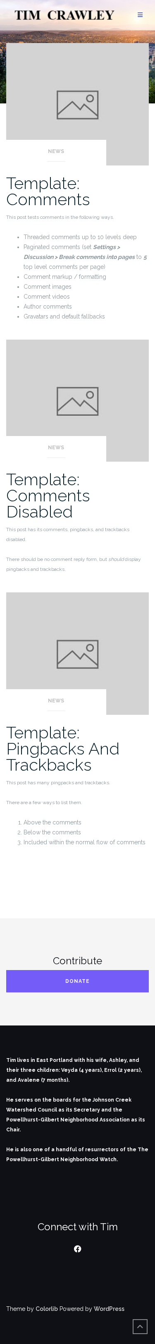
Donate (77, 981)
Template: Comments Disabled (48, 495)
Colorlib (47, 1309)
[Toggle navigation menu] (140, 15)
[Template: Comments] (77, 104)
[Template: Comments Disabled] (77, 400)
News (56, 151)
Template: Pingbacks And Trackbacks (62, 748)
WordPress (109, 1309)
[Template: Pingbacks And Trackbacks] (77, 653)
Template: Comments (48, 191)
